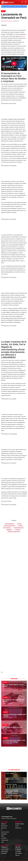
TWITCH (17, 855)
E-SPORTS (3, 838)
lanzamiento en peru (18, 527)
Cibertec (23, 36)
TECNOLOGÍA (4, 840)
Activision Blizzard (9, 523)
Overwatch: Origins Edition (14, 531)
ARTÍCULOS (4, 826)
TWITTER (17, 847)
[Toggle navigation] (25, 2)
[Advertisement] (14, 609)
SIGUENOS (4, 853)
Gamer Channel (6, 527)
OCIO (2, 842)
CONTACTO (18, 828)
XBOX (2, 836)
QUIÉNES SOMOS (19, 824)
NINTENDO (4, 834)
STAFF (17, 826)
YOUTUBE (17, 851)
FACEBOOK (18, 849)
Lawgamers (9, 529)
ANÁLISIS (3, 824)
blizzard (19, 523)
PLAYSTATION (5, 832)
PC (1, 830)
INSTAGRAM (18, 853)
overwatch (17, 529)
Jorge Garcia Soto (8, 21)
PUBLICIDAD (4, 851)
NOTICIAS (3, 828)
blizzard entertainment (9, 525)
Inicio (3, 11)
